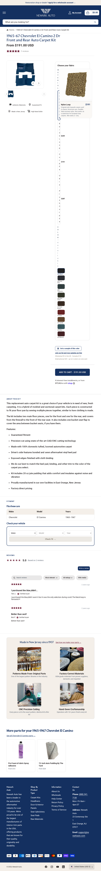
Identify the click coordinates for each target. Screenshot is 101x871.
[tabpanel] (50, 599)
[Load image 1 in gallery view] (11, 94)
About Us (56, 791)
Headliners (35, 801)
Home (11, 30)
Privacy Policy (58, 806)
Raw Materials (37, 819)
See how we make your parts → (68, 642)
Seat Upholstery (38, 812)
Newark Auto (17, 867)
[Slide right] (39, 83)
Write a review (84, 568)
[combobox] (50, 22)
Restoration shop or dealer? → (50, 3)
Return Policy (57, 802)
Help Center (57, 799)
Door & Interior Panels (37, 806)
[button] (4, 13)
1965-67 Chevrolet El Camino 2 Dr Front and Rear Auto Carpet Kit (42, 30)
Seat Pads (35, 815)
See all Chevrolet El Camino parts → (21, 736)
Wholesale (56, 795)
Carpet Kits (35, 798)
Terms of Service (59, 810)
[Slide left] (33, 83)
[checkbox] (82, 577)
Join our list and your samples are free (68, 353)
